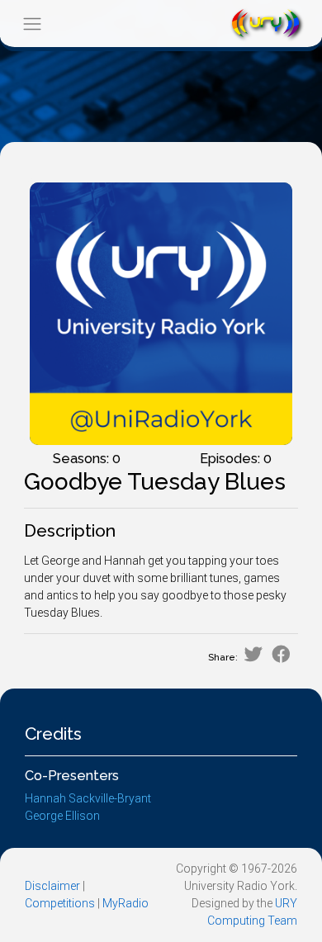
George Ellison (62, 815)
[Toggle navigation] (32, 23)
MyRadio (125, 903)
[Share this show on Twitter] (253, 654)
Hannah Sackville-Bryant (88, 798)
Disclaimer (52, 885)
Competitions (60, 903)
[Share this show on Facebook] (281, 654)
